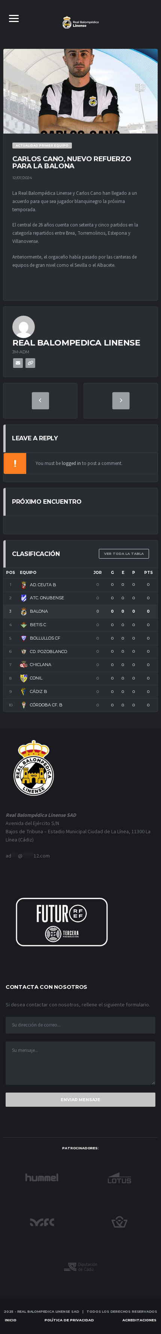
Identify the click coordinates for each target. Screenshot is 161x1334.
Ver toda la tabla (124, 554)
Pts (148, 572)
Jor (98, 572)
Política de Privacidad (69, 1320)
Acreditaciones (139, 1320)
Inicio (10, 1320)
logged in (71, 463)
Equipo (28, 572)
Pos (10, 572)
